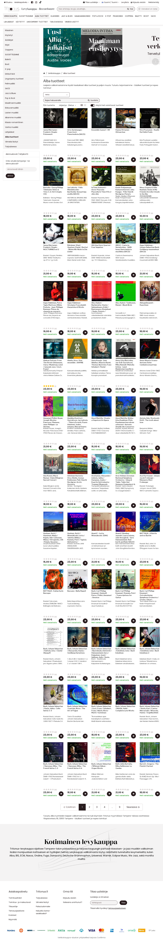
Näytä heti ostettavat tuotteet (109, 105)
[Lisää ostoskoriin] (61, 159)
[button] (117, 908)
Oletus (71, 105)
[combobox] (96, 9)
